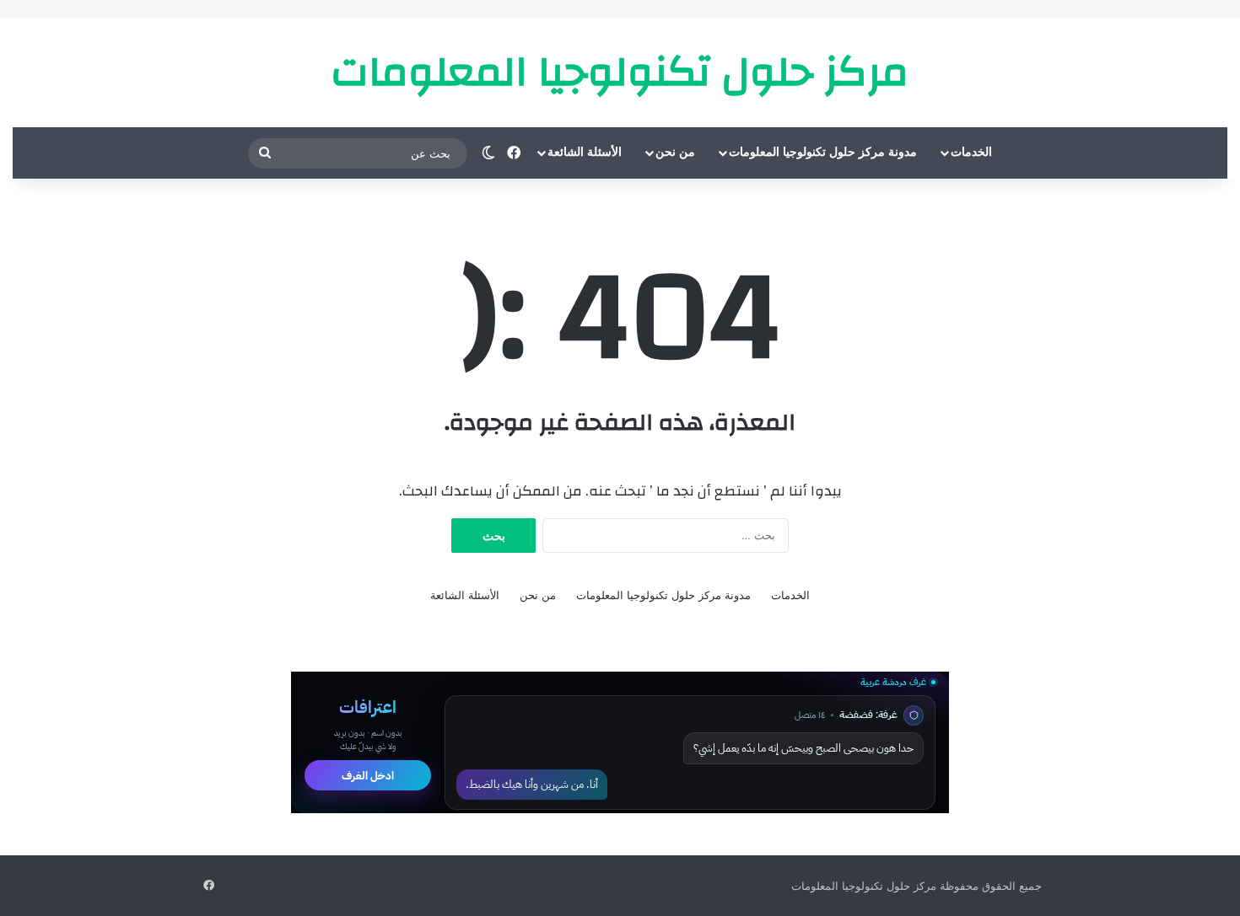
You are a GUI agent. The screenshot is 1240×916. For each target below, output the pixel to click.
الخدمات (971, 152)
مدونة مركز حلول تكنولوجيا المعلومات (823, 152)
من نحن (675, 152)
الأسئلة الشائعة (584, 152)
